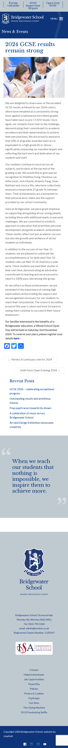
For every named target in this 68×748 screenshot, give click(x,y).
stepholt (8, 736)
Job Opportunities (34, 679)
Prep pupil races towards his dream (30, 408)
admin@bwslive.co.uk (37, 628)
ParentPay (34, 684)
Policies (34, 688)
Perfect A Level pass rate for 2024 (30, 359)
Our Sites (34, 702)
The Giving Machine (34, 707)
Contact (34, 669)
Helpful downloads (34, 674)
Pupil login (34, 698)
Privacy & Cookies (34, 693)
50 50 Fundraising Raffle (34, 712)
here (16, 338)
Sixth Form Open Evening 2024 (40, 370)
